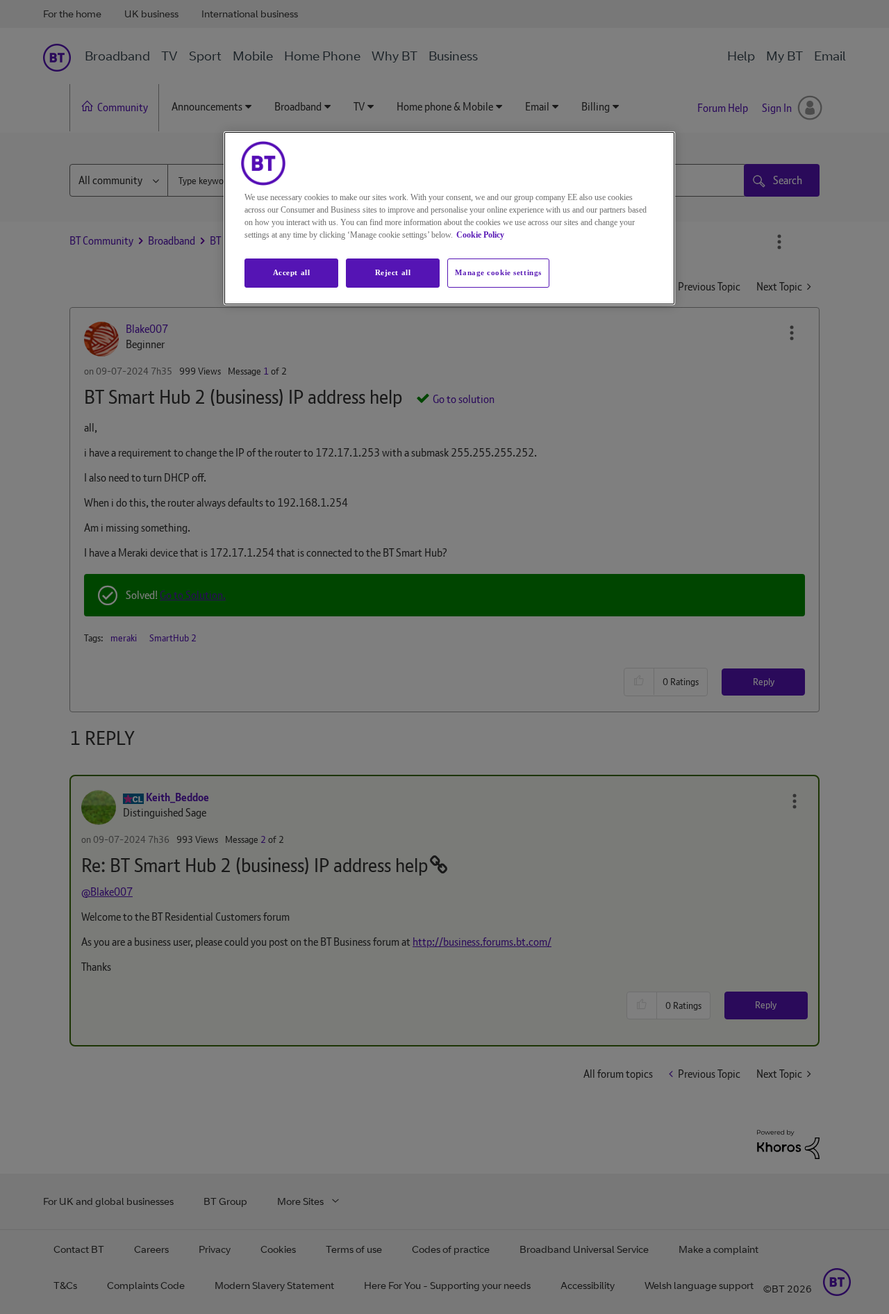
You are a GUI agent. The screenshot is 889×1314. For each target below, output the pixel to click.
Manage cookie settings (498, 272)
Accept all (291, 272)
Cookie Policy (480, 235)
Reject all (393, 272)
